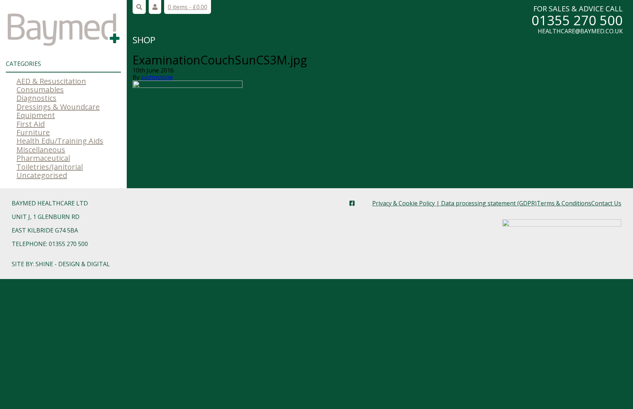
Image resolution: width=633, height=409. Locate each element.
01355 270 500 (577, 20)
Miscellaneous (40, 150)
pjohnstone (157, 77)
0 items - (187, 7)
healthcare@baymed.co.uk (580, 31)
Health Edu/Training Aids (59, 141)
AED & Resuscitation (51, 81)
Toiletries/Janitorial (49, 167)
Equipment (35, 115)
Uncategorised (41, 175)
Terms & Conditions (564, 203)
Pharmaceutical (43, 158)
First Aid (30, 124)
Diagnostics (36, 98)
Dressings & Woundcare (58, 107)
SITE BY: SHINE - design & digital (61, 264)
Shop (144, 40)
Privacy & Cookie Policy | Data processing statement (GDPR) (454, 203)
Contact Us (606, 203)
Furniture (33, 132)
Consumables (40, 89)
